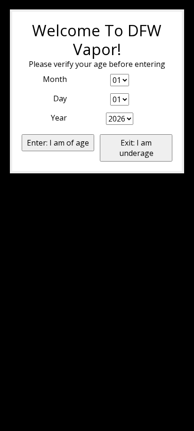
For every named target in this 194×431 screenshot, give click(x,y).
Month (55, 79)
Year (59, 118)
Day (60, 98)
